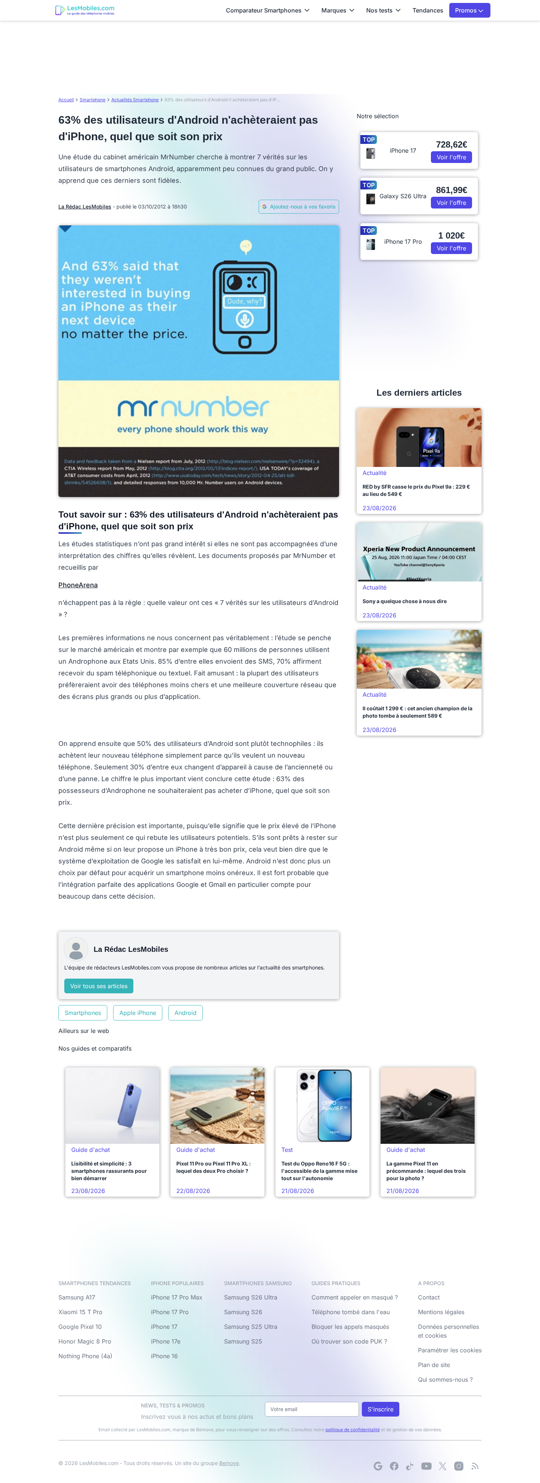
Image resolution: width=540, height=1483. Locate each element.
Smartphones (83, 1012)
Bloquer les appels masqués (350, 1326)
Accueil (66, 99)
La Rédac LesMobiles (84, 206)
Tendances (428, 10)
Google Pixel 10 (80, 1326)
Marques (333, 10)
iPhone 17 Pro (170, 1312)
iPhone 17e (165, 1341)
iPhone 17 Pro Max (176, 1297)
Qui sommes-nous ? (445, 1379)
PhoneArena (78, 585)
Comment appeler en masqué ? (355, 1297)
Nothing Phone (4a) (85, 1356)
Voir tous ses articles (98, 986)
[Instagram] (458, 1466)
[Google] (378, 1466)
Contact (429, 1297)
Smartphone (92, 99)
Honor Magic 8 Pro (84, 1341)
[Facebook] (394, 1466)
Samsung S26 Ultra (250, 1297)
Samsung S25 (243, 1341)
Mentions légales (441, 1312)
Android (185, 1012)
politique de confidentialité (352, 1429)
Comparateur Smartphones (264, 10)
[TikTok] (410, 1466)
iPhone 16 (164, 1356)
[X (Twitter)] (442, 1466)
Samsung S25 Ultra (250, 1326)
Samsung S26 (243, 1312)
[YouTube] (426, 1466)
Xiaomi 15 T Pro (80, 1312)
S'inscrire (380, 1409)
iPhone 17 (164, 1326)
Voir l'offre (451, 157)
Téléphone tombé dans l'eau (351, 1312)
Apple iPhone (137, 1012)
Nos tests (379, 10)
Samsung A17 (76, 1297)
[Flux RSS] (475, 1466)
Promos (466, 10)
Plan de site (434, 1364)
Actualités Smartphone (135, 99)
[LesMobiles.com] (84, 10)
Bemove (229, 1463)
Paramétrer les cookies (450, 1350)
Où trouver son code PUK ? (349, 1341)
